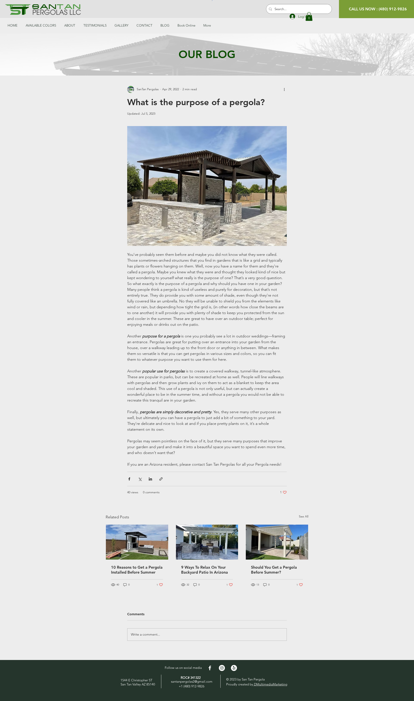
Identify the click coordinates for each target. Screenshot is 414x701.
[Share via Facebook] (129, 479)
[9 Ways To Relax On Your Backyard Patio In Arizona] (207, 542)
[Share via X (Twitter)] (140, 479)
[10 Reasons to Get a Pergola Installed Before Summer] (137, 542)
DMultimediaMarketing (270, 684)
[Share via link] (161, 479)
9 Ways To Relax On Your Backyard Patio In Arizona (204, 570)
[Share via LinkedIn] (150, 479)
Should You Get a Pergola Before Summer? (274, 570)
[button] (309, 16)
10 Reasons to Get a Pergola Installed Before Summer (137, 570)
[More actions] (284, 89)
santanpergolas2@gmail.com (191, 681)
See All (303, 516)
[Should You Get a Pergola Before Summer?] (277, 542)
